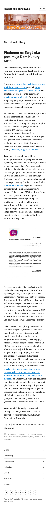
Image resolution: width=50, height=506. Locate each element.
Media (6, 472)
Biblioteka (8, 478)
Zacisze (37, 437)
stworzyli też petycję (13, 185)
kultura (33, 434)
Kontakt (7, 484)
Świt (31, 437)
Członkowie (9, 461)
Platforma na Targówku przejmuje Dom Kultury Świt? (22, 56)
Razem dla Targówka (17, 9)
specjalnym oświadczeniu (16, 97)
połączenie (25, 437)
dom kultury (8, 437)
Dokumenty (8, 455)
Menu (42, 8)
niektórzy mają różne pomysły (25, 149)
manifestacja (17, 437)
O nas (6, 449)
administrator (12, 434)
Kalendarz (8, 467)
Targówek (40, 434)
